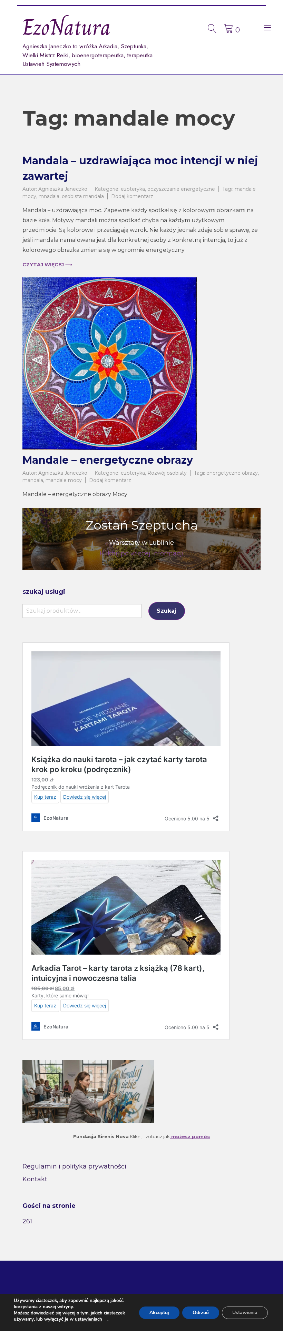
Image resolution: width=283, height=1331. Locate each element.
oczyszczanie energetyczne (181, 189)
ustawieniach (88, 1319)
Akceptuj (159, 1312)
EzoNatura (66, 27)
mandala (32, 480)
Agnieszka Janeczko (62, 189)
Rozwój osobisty (167, 473)
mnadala (49, 196)
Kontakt (34, 1179)
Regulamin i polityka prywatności (74, 1166)
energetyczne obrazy (232, 473)
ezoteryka (133, 189)
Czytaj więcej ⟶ (47, 265)
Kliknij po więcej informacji (142, 553)
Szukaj (166, 611)
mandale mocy (64, 480)
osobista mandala (83, 196)
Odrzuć (201, 1312)
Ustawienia (244, 1312)
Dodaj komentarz (132, 196)
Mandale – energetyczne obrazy (107, 460)
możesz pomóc (190, 1136)
